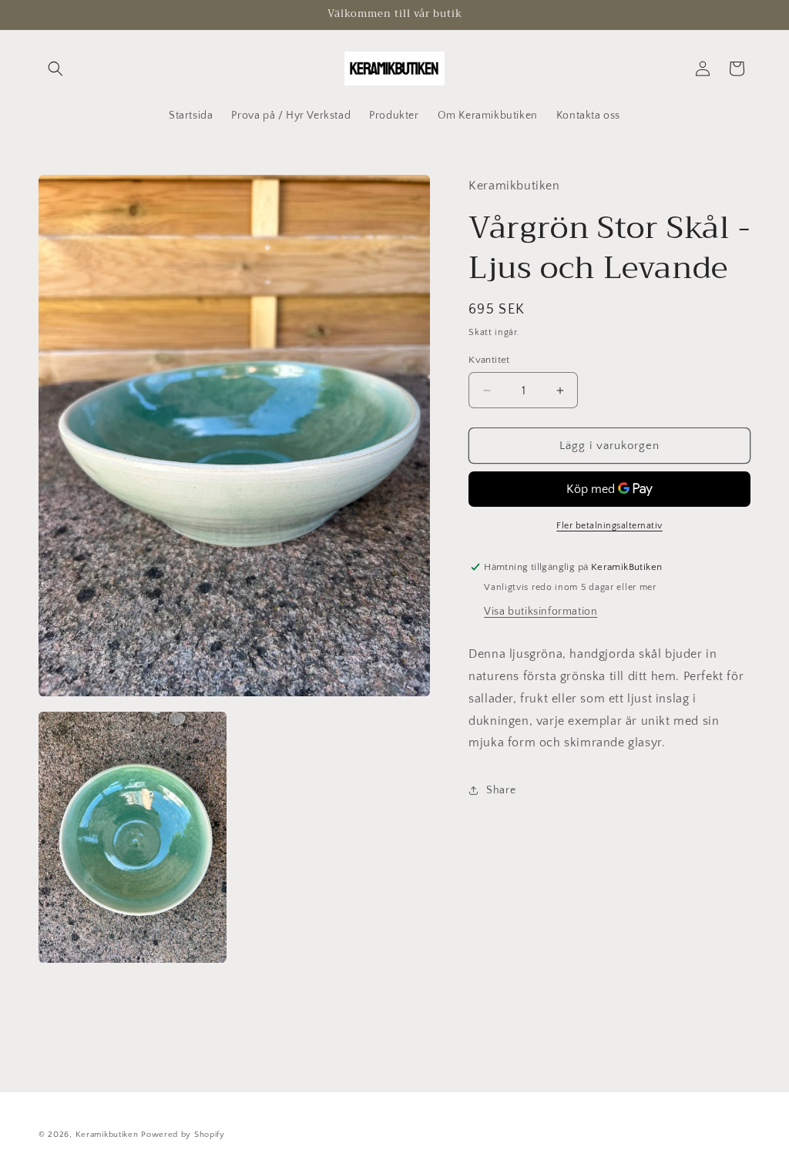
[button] (55, 68)
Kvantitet (489, 359)
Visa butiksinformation (540, 611)
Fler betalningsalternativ (609, 526)
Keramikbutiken (107, 1134)
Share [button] (500, 790)
